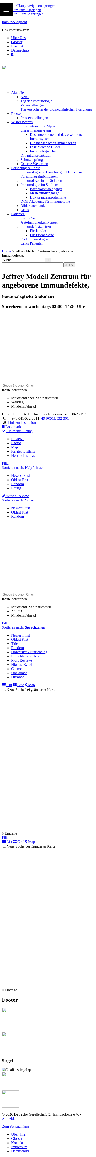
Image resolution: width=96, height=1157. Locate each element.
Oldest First (19, 480)
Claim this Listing (19, 431)
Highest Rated (21, 664)
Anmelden (9, 1119)
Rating (16, 488)
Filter (6, 463)
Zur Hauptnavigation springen (33, 6)
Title (14, 644)
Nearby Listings (23, 455)
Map (14, 447)
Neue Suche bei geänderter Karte (31, 690)
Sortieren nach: (22, 468)
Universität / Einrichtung (29, 652)
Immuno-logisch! (14, 22)
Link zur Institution (22, 422)
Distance (17, 677)
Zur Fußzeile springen (27, 14)
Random (17, 484)
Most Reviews (21, 660)
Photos (16, 443)
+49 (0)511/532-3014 (55, 418)
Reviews (17, 439)
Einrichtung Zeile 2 (25, 656)
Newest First (20, 475)
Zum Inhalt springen (26, 10)
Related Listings (23, 451)
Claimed (17, 669)
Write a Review (17, 496)
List (9, 685)
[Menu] (6, 9)
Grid (20, 685)
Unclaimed (19, 673)
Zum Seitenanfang (15, 1126)
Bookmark (12, 427)
